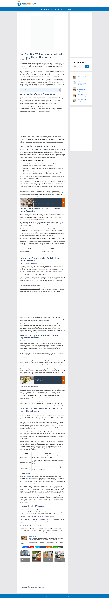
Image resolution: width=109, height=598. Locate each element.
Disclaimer (71, 596)
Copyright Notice (46, 596)
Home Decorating (25, 586)
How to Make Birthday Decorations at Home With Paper (33, 587)
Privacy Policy (54, 596)
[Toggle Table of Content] (57, 90)
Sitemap (76, 596)
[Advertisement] (69, 3)
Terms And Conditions (63, 596)
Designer (47, 519)
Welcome (29, 476)
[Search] (87, 66)
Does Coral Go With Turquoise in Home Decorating (32, 588)
